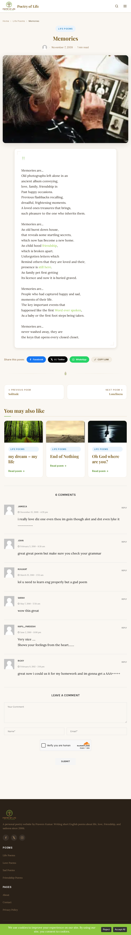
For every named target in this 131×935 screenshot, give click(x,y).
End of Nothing (64, 456)
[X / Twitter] (14, 837)
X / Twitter (59, 359)
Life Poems (19, 21)
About (6, 894)
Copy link (103, 359)
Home (6, 21)
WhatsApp (81, 359)
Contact (7, 902)
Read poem (15, 471)
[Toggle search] (117, 6)
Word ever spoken (68, 310)
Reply (124, 508)
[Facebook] (6, 837)
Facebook (38, 359)
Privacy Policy (10, 909)
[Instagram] (22, 837)
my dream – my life (22, 459)
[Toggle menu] (125, 6)
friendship (49, 246)
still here (45, 267)
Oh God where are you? (105, 459)
